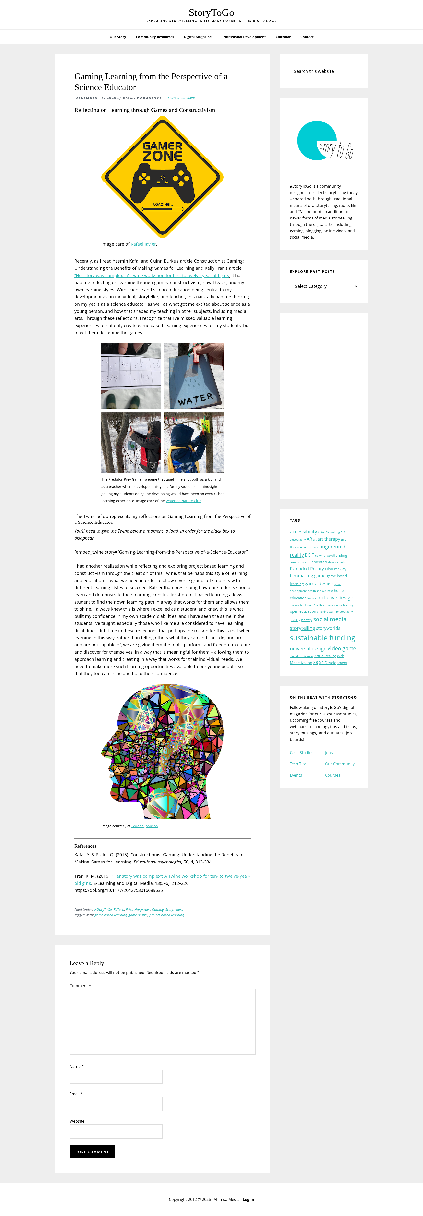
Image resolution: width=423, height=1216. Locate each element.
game (320, 576)
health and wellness (320, 591)
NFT (303, 604)
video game (342, 648)
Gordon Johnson (144, 826)
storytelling (302, 627)
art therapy (328, 539)
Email (76, 1093)
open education (303, 611)
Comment (80, 985)
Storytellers (174, 909)
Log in (248, 1199)
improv (312, 598)
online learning (343, 605)
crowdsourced (299, 562)
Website (77, 1121)
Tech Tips (298, 763)
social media (330, 619)
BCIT (309, 555)
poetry (306, 619)
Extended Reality (307, 569)
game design (138, 915)
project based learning (166, 915)
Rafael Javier (143, 244)
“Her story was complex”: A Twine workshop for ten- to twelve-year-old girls (151, 275)
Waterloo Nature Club (183, 501)
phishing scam (326, 611)
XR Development (333, 662)
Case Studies (301, 752)
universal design (308, 648)
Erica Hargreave (138, 909)
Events (296, 775)
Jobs (329, 752)
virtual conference (301, 656)
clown (319, 555)
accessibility (303, 531)
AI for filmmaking (329, 532)
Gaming (158, 909)
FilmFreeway (335, 568)
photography (344, 611)
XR (315, 662)
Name (77, 1066)
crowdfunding (335, 555)
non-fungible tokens (320, 605)
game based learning (111, 915)
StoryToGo (211, 12)
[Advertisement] (324, 409)
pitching (295, 620)
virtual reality (325, 655)
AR (309, 539)
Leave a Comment (181, 97)
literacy (294, 605)
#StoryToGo (103, 909)
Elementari (318, 561)
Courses (332, 775)
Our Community (340, 763)
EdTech (119, 909)
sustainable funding (322, 638)
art (315, 539)
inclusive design (335, 597)
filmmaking (301, 576)
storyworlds (328, 628)
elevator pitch (336, 562)
